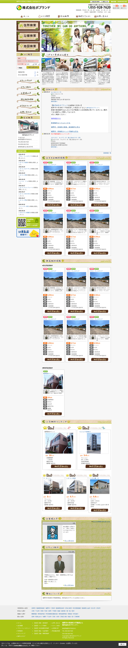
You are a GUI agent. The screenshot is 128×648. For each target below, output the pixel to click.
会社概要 (20, 625)
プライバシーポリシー (24, 628)
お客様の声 (55, 628)
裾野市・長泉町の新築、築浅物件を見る (65, 127)
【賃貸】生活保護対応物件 (41, 628)
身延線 (70, 614)
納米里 (63, 611)
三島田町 (77, 616)
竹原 (45, 611)
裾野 (44, 616)
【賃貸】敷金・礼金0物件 (41, 631)
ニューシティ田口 (24, 206)
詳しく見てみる (69, 540)
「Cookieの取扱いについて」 (21, 645)
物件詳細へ (54, 101)
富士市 (93, 608)
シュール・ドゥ (23, 181)
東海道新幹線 (63, 614)
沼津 (33, 616)
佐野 (49, 611)
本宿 (42, 611)
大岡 (33, 611)
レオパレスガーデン (24, 169)
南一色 (68, 611)
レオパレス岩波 (71, 478)
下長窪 (54, 611)
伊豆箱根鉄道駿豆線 (52, 614)
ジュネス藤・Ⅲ (94, 478)
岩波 (69, 616)
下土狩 (37, 611)
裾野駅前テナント (48, 373)
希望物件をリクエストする (60, 123)
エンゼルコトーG (56, 92)
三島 (53, 616)
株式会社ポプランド (60, 105)
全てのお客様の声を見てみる (101, 521)
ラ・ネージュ (47, 478)
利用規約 (20, 631)
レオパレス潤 (22, 175)
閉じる (122, 644)
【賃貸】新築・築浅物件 (41, 623)
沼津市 (33, 608)
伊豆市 (98, 608)
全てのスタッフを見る (104, 588)
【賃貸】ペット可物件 (40, 625)
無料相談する (56, 118)
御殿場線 (34, 614)
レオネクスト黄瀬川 (24, 212)
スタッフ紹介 (56, 625)
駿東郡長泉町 (40, 608)
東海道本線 (41, 614)
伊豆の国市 (68, 608)
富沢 (73, 611)
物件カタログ (21, 636)
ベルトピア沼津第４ (85, 431)
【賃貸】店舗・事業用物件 (41, 633)
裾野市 (48, 608)
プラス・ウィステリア (49, 164)
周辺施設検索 (56, 631)
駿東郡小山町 (86, 608)
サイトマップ (21, 633)
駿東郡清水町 (60, 608)
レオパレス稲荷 (23, 162)
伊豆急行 (75, 614)
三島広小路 (63, 616)
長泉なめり (38, 616)
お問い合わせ (56, 623)
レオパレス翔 (22, 200)
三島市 (53, 608)
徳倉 (59, 611)
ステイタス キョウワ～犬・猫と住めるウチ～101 (65, 137)
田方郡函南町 (77, 608)
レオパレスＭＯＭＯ (24, 194)
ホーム (19, 623)
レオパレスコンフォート (26, 187)
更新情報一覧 (107, 153)
